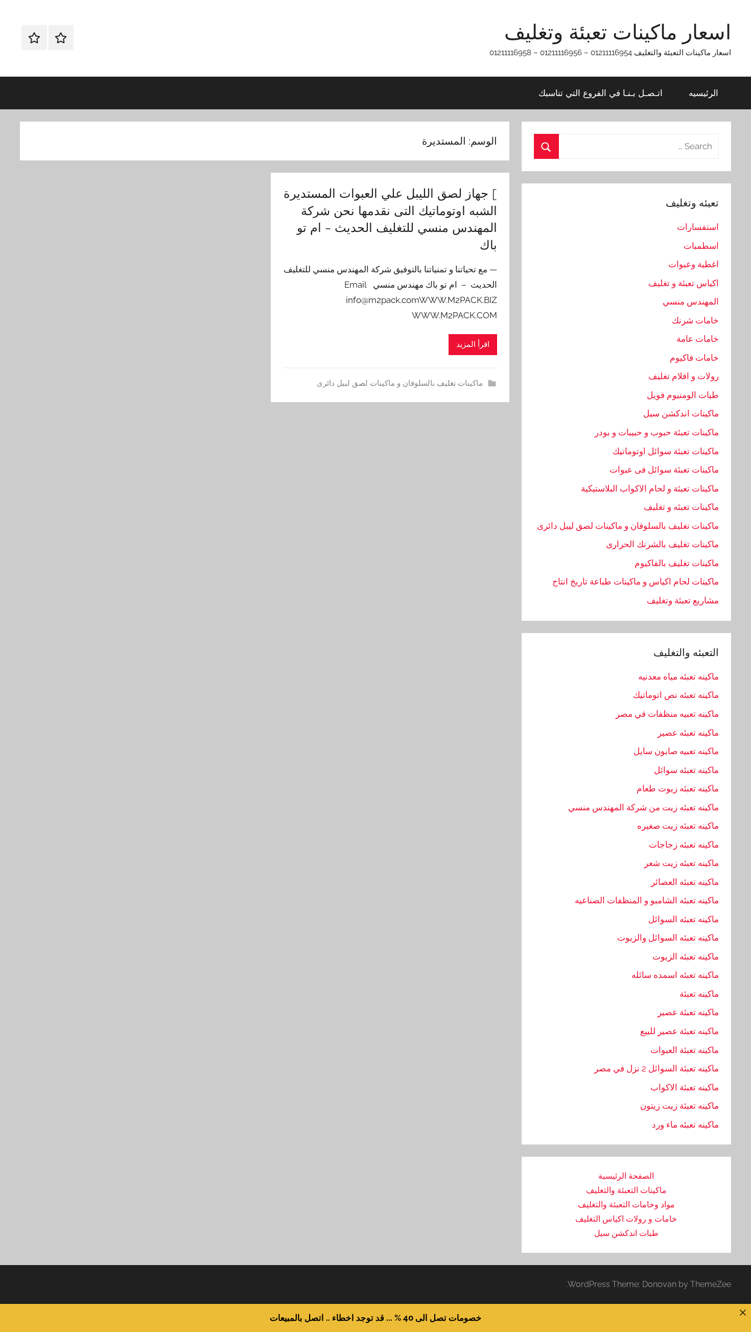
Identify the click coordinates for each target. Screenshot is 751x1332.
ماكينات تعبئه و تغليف (681, 507)
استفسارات (698, 227)
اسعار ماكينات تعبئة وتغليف (617, 31)
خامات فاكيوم (694, 358)
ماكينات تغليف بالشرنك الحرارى (662, 544)
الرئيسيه (703, 92)
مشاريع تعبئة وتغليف (683, 600)
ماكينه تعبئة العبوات (684, 1050)
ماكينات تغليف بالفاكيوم (677, 563)
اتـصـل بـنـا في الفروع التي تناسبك (600, 92)
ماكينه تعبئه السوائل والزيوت (668, 937)
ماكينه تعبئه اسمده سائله (675, 975)
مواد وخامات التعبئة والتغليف (626, 1204)
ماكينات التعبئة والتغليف (626, 1190)
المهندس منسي (691, 301)
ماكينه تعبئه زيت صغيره (678, 826)
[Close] (742, 1312)
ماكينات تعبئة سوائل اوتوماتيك (666, 451)
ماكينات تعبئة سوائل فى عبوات (664, 469)
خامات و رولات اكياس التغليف (626, 1218)
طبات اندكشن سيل (626, 1233)
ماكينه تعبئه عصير (688, 733)
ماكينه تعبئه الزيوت (685, 956)
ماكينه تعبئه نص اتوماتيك (676, 695)
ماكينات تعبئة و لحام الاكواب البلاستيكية (650, 488)
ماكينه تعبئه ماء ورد (685, 1124)
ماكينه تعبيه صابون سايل (676, 751)
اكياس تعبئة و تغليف (683, 283)
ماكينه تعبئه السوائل (683, 919)
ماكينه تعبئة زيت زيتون (679, 1106)
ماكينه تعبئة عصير (688, 1012)
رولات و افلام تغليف (683, 376)
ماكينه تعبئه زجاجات (684, 844)
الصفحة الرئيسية (626, 1176)
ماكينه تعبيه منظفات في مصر (667, 714)
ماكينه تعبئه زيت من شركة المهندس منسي (643, 807)
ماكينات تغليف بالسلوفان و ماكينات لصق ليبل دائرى (400, 383)
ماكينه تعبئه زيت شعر (681, 863)
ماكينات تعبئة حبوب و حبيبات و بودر (657, 432)
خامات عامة (697, 339)
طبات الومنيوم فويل (683, 395)
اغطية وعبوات (693, 264)
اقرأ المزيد (472, 344)
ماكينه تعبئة (699, 994)
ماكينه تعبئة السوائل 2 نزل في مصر (656, 1068)
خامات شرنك (695, 320)
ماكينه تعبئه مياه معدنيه (678, 676)
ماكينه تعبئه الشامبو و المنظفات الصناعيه (647, 900)
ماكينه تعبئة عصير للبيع (679, 1031)
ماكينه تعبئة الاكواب (684, 1087)
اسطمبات (701, 246)
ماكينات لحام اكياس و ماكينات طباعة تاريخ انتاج (635, 581)
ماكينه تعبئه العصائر (685, 882)
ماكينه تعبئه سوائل (686, 770)
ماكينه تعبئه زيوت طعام (678, 788)
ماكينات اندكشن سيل (681, 413)
